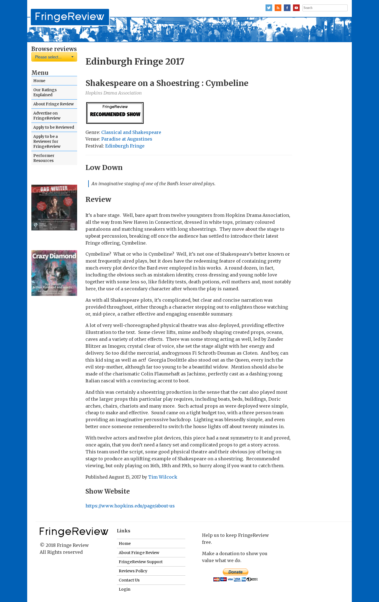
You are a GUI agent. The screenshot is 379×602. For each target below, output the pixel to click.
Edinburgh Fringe (125, 146)
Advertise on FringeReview (46, 116)
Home (39, 80)
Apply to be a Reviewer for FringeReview (46, 141)
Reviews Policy (133, 570)
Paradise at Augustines (126, 139)
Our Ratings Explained (45, 92)
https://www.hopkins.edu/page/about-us (130, 506)
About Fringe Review (53, 103)
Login (124, 589)
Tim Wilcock (162, 477)
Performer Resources (43, 158)
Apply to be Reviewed (53, 127)
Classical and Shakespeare (131, 132)
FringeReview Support (141, 561)
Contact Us (129, 580)
